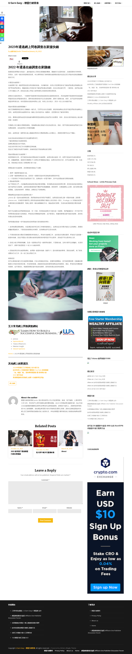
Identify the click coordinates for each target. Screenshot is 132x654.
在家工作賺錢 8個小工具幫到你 (97, 415)
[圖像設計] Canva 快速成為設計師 (98, 97)
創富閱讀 (107, 3)
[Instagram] (2, 23)
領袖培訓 (90, 175)
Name (20, 508)
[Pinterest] (2, 31)
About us (95, 621)
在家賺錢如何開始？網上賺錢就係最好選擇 (101, 409)
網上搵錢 (97, 3)
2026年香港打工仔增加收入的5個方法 (26, 367)
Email (44, 508)
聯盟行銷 (87, 3)
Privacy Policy (96, 616)
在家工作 (90, 159)
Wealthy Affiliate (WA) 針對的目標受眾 (99, 103)
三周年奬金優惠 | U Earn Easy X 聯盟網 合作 (101, 100)
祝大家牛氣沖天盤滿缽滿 (45, 452)
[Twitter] (2, 39)
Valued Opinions (19, 349)
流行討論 (118, 3)
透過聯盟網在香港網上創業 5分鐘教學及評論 (28, 377)
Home (10, 354)
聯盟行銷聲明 (96, 611)
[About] (71, 437)
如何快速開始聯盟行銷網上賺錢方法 (105, 382)
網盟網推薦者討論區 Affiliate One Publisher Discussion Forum (105, 405)
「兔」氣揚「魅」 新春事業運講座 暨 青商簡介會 (30, 372)
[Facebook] (2, 19)
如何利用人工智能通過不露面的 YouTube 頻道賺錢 (30, 370)
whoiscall (90, 389)
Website (69, 508)
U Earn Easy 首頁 (99, 376)
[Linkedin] (2, 27)
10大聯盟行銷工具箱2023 (95, 419)
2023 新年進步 (18, 375)
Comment (45, 480)
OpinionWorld (18, 341)
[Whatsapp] (2, 35)
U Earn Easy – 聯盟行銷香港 (23, 3)
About (64, 451)
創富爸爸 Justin (15, 51)
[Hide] (1, 43)
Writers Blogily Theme (68, 648)
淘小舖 (89, 165)
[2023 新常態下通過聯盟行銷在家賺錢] (20, 437)
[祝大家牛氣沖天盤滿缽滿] (45, 438)
